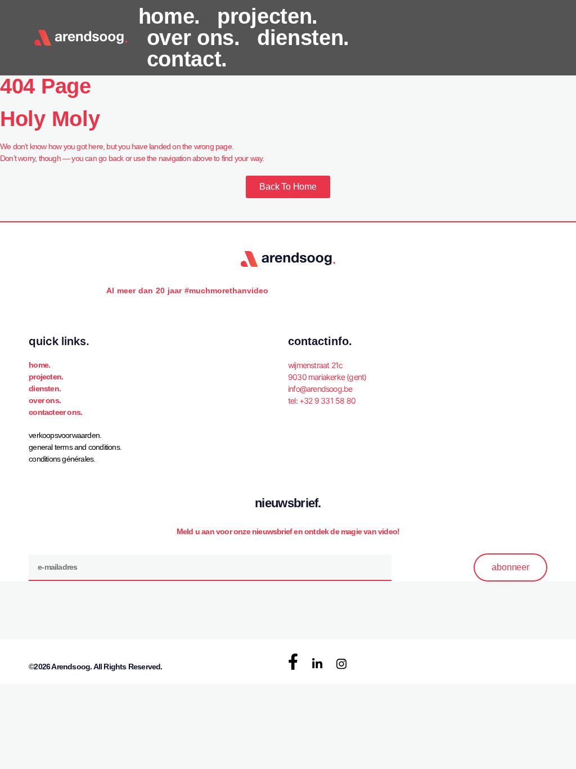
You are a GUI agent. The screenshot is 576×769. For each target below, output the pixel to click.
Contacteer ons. (55, 412)
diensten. (303, 37)
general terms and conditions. (75, 446)
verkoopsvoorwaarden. (65, 435)
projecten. (267, 16)
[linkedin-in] (317, 664)
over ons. (193, 37)
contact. (187, 59)
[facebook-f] (293, 661)
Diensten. (45, 388)
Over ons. (45, 400)
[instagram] (341, 664)
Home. (39, 364)
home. (169, 16)
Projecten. (46, 376)
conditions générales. (62, 458)
